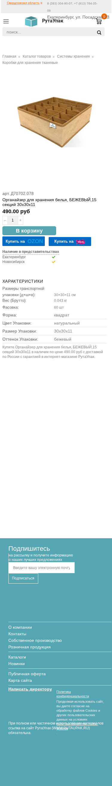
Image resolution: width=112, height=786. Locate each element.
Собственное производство (35, 640)
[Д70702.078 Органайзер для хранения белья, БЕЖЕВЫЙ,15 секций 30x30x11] (54, 122)
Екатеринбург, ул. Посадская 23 (78, 17)
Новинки (16, 663)
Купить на (24, 241)
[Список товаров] (96, 21)
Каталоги (17, 657)
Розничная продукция (29, 647)
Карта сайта (20, 680)
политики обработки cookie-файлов (77, 726)
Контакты (17, 633)
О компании (20, 627)
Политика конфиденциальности (72, 694)
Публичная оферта (27, 673)
